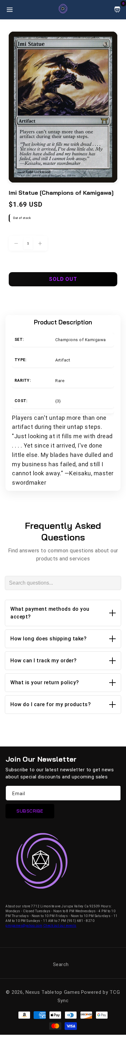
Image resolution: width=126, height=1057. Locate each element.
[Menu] (10, 10)
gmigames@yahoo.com (23, 925)
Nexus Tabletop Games (53, 992)
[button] (63, 613)
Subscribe (29, 811)
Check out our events (60, 925)
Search (61, 964)
